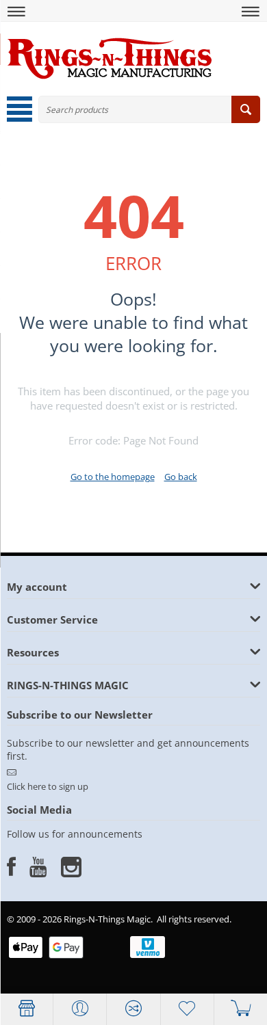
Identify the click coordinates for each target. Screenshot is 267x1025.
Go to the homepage (113, 476)
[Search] (245, 109)
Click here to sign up (47, 786)
